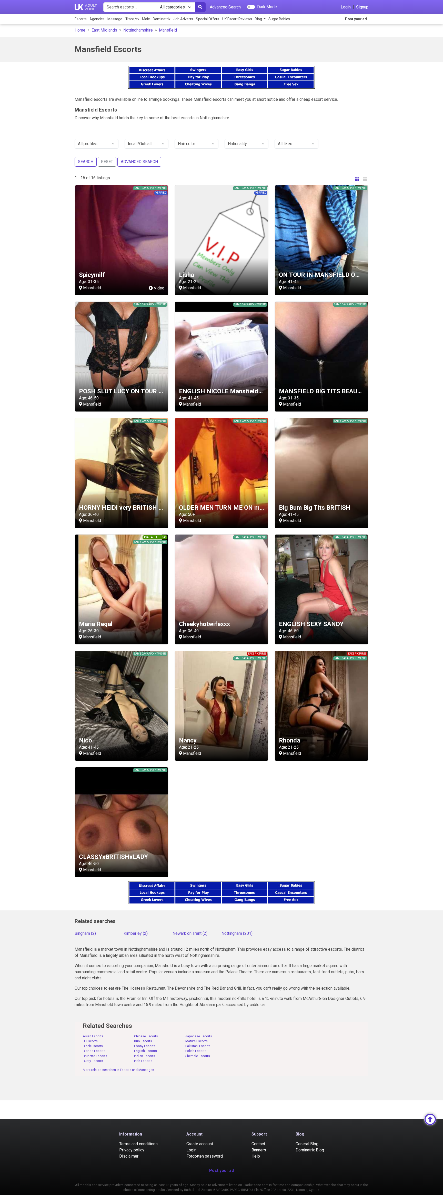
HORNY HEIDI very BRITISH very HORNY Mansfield (151, 507)
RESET (107, 161)
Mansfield (168, 30)
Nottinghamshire (138, 30)
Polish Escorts (195, 1051)
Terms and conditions (138, 1143)
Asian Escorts (93, 1036)
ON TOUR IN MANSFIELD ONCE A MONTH (338, 274)
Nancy (188, 740)
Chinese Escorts (146, 1036)
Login (346, 7)
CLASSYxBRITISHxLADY (113, 856)
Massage (114, 19)
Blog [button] (259, 19)
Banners (258, 1150)
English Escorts (145, 1051)
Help (255, 1156)
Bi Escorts (90, 1041)
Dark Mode (267, 6)
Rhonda (289, 740)
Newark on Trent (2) (190, 933)
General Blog (307, 1143)
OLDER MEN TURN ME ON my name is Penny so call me (256, 507)
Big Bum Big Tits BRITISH (314, 507)
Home (80, 30)
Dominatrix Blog (310, 1150)
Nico (85, 740)
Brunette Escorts (95, 1056)
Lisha (186, 274)
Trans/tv (132, 19)
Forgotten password (204, 1156)
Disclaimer (128, 1156)
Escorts (81, 19)
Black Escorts (93, 1046)
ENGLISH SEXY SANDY (311, 624)
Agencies (97, 19)
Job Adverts (183, 19)
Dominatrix (161, 19)
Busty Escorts (93, 1061)
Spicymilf (92, 274)
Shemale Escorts (197, 1056)
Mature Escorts (196, 1041)
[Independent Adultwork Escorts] (86, 7)
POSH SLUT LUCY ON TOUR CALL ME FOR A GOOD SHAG (159, 391)
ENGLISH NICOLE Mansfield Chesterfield (236, 391)
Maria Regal (96, 624)
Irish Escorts (143, 1061)
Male (146, 19)
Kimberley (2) (136, 933)
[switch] (251, 7)
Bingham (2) (85, 933)
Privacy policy (131, 1150)
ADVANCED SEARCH (139, 161)
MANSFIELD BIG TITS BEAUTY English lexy (339, 391)
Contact (258, 1143)
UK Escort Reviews (237, 19)
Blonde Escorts (94, 1051)
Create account (199, 1143)
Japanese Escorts (198, 1036)
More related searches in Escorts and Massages (118, 1070)
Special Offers (207, 19)
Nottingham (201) (237, 933)
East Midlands (104, 30)
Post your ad (356, 19)
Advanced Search (225, 7)
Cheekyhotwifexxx (204, 624)
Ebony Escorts (144, 1046)
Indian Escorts (144, 1056)
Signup (362, 7)
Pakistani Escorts (197, 1046)
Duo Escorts (143, 1041)
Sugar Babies (279, 19)
